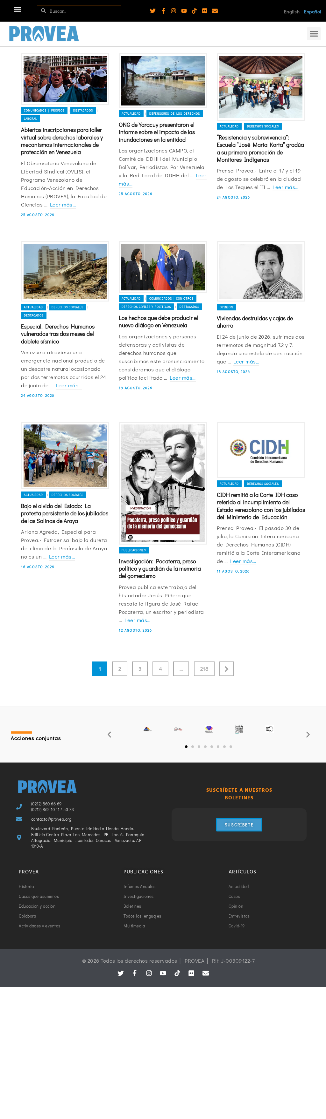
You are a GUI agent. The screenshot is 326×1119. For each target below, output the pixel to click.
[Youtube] (184, 11)
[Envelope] (215, 11)
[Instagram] (173, 11)
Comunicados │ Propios (44, 110)
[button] (18, 9)
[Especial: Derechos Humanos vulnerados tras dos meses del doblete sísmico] (65, 271)
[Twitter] (153, 11)
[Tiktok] (194, 11)
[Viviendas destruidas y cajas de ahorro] (261, 271)
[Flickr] (205, 11)
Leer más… (63, 204)
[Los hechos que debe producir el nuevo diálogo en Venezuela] (163, 267)
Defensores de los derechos (174, 113)
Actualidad (131, 113)
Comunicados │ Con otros (171, 298)
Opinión (226, 307)
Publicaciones (134, 550)
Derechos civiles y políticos (146, 307)
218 (204, 668)
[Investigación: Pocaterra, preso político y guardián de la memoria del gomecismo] (163, 483)
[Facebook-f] (163, 11)
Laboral (30, 118)
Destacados (83, 110)
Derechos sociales (263, 126)
